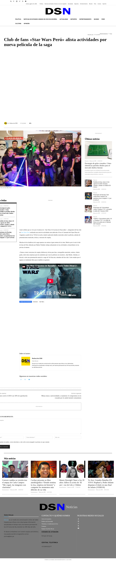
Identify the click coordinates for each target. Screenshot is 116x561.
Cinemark (35, 301)
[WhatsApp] (102, 123)
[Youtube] (25, 1)
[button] (11, 1)
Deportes (76, 3)
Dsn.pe (6, 520)
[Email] (110, 123)
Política (41, 3)
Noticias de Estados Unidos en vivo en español (55, 3)
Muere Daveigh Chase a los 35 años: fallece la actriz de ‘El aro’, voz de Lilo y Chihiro (71, 482)
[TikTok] (19, 1)
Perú (95, 3)
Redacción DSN (13, 123)
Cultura (99, 3)
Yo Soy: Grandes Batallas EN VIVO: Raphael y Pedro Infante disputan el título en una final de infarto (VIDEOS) (101, 483)
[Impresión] (106, 123)
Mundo (91, 3)
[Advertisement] (58, 82)
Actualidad (70, 3)
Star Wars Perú (25, 232)
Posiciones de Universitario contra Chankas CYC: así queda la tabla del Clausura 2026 (102, 209)
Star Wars (41, 301)
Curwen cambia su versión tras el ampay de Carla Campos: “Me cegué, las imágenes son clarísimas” (14, 483)
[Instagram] (16, 1)
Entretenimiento (84, 3)
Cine (111, 33)
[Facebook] (13, 1)
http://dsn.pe (35, 361)
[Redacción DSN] (6, 123)
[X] (22, 1)
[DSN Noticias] (58, 11)
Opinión (104, 3)
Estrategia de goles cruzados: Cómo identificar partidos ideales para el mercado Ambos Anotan (98, 165)
